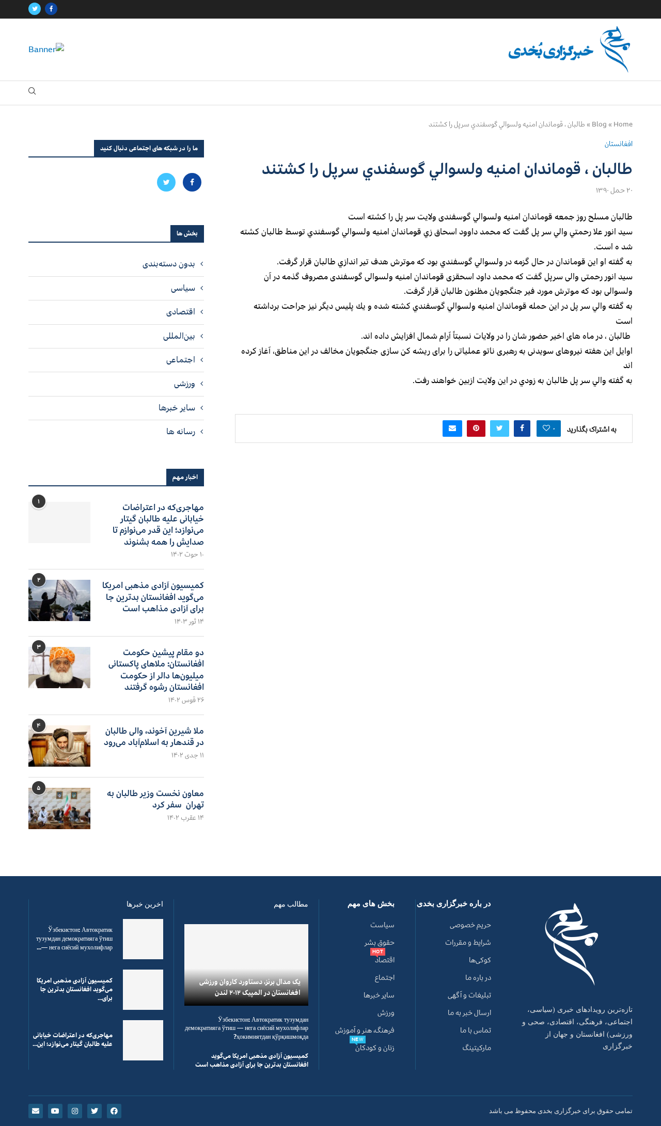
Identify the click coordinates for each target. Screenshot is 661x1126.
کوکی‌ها (480, 960)
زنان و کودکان (375, 1048)
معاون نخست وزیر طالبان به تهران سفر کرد (155, 799)
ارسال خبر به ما (469, 1013)
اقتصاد (385, 960)
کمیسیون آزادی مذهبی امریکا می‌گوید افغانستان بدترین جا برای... (75, 989)
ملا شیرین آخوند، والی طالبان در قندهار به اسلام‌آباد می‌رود (154, 737)
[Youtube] (55, 1111)
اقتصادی (180, 312)
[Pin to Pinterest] (476, 428)
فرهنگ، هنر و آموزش (365, 1030)
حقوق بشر (380, 942)
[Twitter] (34, 9)
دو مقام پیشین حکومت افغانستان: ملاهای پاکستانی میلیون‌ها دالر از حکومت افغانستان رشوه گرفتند (156, 670)
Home (623, 124)
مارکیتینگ (477, 1048)
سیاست (382, 925)
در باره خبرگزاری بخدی (454, 904)
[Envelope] (35, 1111)
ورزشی (184, 383)
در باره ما (478, 977)
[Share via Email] (452, 428)
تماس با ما (475, 1030)
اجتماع (385, 977)
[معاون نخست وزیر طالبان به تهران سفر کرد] (59, 808)
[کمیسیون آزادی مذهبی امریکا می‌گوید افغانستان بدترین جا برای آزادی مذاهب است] (59, 600)
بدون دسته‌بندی (169, 263)
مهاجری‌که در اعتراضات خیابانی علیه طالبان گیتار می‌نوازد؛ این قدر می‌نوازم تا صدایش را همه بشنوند (158, 525)
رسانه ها (180, 431)
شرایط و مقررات (468, 942)
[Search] (32, 93)
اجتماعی (180, 360)
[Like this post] (546, 428)
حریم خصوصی (470, 925)
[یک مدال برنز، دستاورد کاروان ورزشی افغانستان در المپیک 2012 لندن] (246, 964)
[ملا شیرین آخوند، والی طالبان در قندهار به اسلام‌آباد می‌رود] (59, 746)
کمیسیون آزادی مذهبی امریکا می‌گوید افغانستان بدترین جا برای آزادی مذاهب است (153, 597)
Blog (599, 124)
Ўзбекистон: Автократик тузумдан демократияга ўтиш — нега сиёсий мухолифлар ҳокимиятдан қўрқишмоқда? (246, 1028)
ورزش (386, 1013)
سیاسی (183, 288)
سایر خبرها (177, 408)
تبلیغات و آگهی (469, 995)
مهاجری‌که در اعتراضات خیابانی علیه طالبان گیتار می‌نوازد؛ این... (73, 1039)
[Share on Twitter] (499, 428)
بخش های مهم (371, 904)
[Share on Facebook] (522, 428)
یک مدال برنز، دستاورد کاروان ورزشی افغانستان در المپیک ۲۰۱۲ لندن (250, 987)
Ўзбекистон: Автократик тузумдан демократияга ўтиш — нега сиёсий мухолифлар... (74, 939)
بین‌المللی (179, 336)
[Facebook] (51, 9)
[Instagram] (75, 1111)
